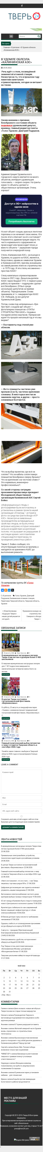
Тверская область (32, 601)
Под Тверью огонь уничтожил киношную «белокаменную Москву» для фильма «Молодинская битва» (17, 948)
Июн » (8, 995)
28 (33, 988)
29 (39, 988)
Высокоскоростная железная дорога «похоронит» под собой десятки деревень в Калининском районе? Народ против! (21, 1040)
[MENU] (11, 36)
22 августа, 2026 (8, 697)
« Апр (3, 995)
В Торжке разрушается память (27, 1024)
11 (16, 981)
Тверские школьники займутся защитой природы (20, 955)
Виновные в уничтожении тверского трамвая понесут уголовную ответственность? (19, 1056)
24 (10, 988)
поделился (6, 125)
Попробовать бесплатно (21, 221)
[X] (12, 590)
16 (4, 985)
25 (16, 988)
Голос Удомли (20, 596)
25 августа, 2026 (8, 653)
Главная (6, 47)
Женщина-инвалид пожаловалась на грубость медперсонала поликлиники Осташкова (18, 1065)
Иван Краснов (22, 653)
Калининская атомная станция (22, 598)
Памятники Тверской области (12, 601)
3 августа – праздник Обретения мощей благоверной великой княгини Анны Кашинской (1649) (20, 932)
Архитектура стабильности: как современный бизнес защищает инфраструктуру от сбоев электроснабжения (19, 910)
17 (10, 985)
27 (27, 988)
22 (39, 985)
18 (16, 985)
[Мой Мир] (9, 590)
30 (4, 992)
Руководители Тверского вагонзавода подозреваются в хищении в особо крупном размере (20, 1017)
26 (21, 988)
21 (33, 985)
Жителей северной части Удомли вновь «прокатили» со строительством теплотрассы (21, 1031)
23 (4, 988)
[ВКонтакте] (2, 590)
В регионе (15, 47)
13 (27, 981)
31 (10, 992)
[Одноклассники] (5, 590)
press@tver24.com (21, 1129)
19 (21, 985)
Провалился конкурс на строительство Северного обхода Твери (32, 615)
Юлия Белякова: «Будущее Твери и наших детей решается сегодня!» (11, 615)
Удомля (4, 604)
